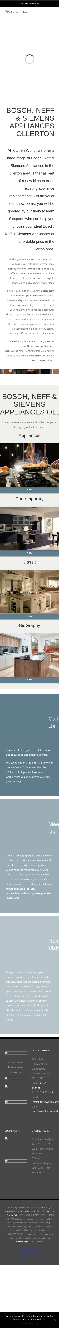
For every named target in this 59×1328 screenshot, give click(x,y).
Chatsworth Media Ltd (25, 1211)
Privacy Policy (13, 1215)
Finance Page (22, 1241)
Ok (22, 1323)
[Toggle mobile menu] (53, 14)
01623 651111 (45, 1092)
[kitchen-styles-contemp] (29, 507)
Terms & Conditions (45, 1211)
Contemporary (29, 498)
